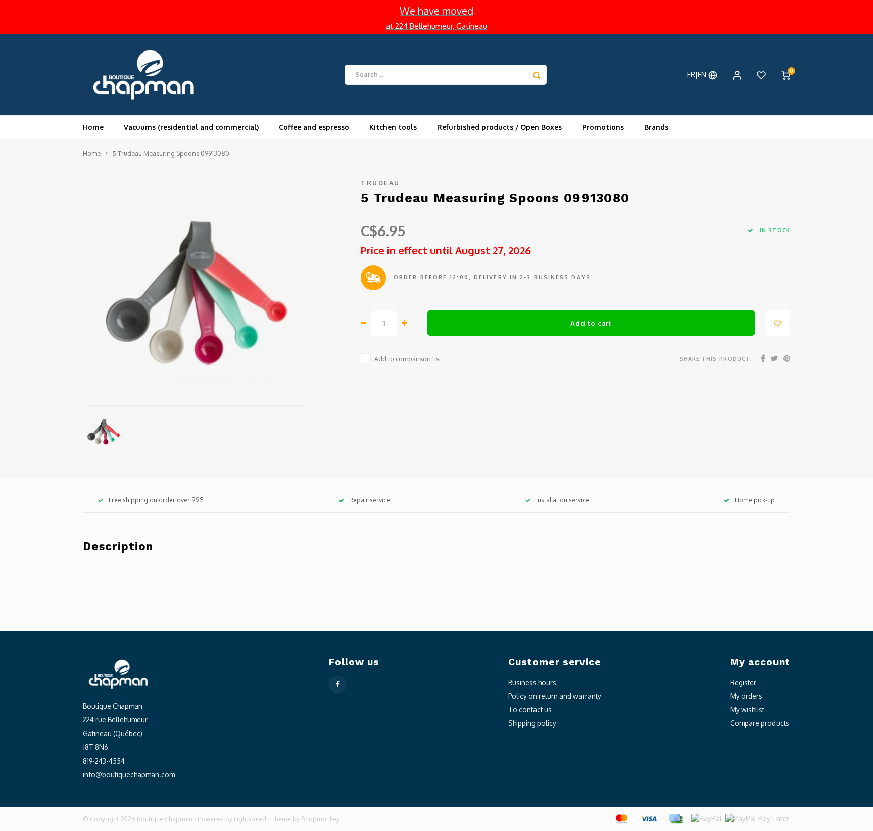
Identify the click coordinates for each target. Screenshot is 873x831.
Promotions (603, 127)
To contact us (530, 709)
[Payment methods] (621, 818)
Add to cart (590, 323)
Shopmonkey (320, 819)
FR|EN (697, 74)
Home (93, 127)
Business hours (532, 682)
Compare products (759, 723)
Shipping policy (532, 723)
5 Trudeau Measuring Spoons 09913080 (171, 153)
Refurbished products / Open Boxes (499, 127)
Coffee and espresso (314, 127)
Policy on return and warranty (554, 696)
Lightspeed (250, 819)
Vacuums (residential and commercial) (191, 127)
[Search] (536, 75)
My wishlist (747, 709)
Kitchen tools (393, 127)
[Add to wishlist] (777, 323)
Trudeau (380, 183)
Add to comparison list (407, 359)
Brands (656, 127)
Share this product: (716, 358)
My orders (746, 696)
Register (743, 682)
